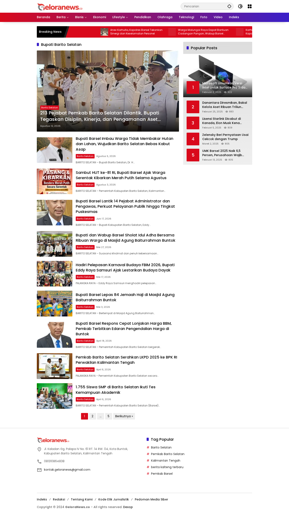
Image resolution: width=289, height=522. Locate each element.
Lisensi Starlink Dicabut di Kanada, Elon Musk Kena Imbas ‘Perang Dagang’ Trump (221, 121)
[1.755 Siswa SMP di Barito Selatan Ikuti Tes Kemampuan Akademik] (54, 396)
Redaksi (59, 499)
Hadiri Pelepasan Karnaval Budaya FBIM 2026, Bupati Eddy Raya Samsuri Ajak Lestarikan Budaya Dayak (125, 267)
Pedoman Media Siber (151, 499)
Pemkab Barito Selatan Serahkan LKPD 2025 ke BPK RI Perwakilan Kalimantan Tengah (126, 359)
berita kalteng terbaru (167, 467)
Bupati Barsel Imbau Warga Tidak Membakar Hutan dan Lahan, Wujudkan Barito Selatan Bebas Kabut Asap (124, 144)
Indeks (42, 499)
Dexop (128, 507)
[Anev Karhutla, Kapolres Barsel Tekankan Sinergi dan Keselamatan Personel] (89, 32)
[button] (229, 6)
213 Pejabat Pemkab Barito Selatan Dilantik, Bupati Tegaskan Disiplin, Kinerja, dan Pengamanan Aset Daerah (99, 116)
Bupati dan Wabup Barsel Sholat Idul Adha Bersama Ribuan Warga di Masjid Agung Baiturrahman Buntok (125, 237)
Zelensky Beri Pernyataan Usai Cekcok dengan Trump (225, 137)
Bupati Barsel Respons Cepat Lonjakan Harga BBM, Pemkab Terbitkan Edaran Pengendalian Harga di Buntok (124, 329)
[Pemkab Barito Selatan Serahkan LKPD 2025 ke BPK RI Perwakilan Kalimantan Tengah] (54, 366)
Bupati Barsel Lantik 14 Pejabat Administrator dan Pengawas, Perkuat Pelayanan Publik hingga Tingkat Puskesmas (125, 206)
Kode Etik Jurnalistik (113, 499)
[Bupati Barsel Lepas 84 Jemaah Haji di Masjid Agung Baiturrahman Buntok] (54, 303)
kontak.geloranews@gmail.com (67, 469)
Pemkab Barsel (162, 474)
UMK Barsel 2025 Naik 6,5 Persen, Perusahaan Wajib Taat (222, 153)
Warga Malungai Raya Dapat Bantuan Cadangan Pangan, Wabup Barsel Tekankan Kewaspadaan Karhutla (188, 31)
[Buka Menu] (249, 6)
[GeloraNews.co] (60, 7)
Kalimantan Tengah (165, 460)
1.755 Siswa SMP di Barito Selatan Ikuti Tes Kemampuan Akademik (116, 389)
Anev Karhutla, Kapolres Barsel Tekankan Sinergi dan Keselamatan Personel (121, 31)
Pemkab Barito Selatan (167, 454)
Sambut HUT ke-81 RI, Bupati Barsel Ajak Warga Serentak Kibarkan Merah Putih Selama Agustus (121, 175)
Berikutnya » (124, 416)
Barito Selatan (49, 107)
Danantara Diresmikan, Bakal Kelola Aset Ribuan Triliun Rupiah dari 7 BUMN (224, 105)
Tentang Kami (81, 499)
